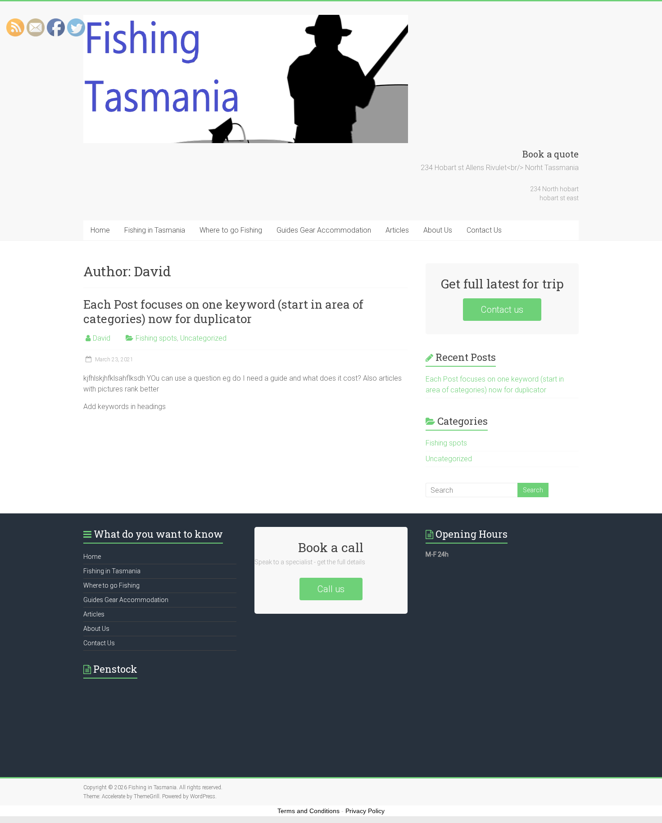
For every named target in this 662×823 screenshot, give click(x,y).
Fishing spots (156, 338)
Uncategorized (203, 338)
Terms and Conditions (308, 810)
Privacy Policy (365, 810)
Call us (331, 589)
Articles (397, 230)
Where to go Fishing (231, 230)
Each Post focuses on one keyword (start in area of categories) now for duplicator (223, 311)
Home (100, 230)
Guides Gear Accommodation (324, 230)
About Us (437, 230)
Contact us (502, 309)
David (101, 338)
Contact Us (484, 230)
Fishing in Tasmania (154, 230)
